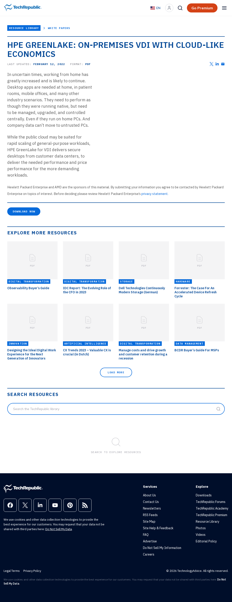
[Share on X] (211, 64)
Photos (201, 528)
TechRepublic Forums (210, 502)
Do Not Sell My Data (58, 529)
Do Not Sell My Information (162, 548)
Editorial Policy (206, 541)
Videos (200, 535)
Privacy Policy (32, 571)
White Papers (59, 28)
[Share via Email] (223, 64)
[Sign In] (169, 8)
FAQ (146, 535)
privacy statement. (154, 194)
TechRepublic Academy (212, 508)
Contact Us (151, 502)
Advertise (150, 541)
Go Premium (202, 8)
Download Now (24, 211)
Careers (148, 554)
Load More (116, 372)
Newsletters (152, 508)
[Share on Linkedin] (217, 64)
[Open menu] (224, 8)
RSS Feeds (150, 515)
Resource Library (24, 28)
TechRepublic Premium (211, 515)
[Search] (180, 8)
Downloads (204, 495)
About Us (149, 495)
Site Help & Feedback (158, 528)
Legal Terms (12, 571)
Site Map (149, 521)
